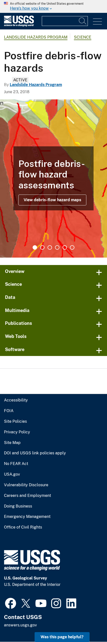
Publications (18, 323)
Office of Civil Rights (23, 527)
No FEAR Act (16, 464)
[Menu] (97, 21)
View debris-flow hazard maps (52, 200)
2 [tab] (42, 247)
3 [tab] (50, 247)
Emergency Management (27, 516)
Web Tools (16, 336)
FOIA (8, 411)
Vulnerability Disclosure (26, 485)
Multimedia (17, 310)
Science (82, 37)
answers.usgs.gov (20, 625)
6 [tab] (72, 247)
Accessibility (16, 400)
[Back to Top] (89, 624)
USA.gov (12, 474)
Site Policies (15, 421)
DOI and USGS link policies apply (35, 453)
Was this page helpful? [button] (62, 637)
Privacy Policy (17, 432)
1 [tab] (35, 247)
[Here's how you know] (53, 6)
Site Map (12, 443)
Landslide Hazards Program (35, 37)
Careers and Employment (27, 495)
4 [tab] (57, 247)
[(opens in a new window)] (10, 603)
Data (10, 297)
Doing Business (18, 506)
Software (14, 349)
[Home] (19, 25)
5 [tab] (64, 247)
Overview (14, 271)
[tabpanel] (53, 178)
